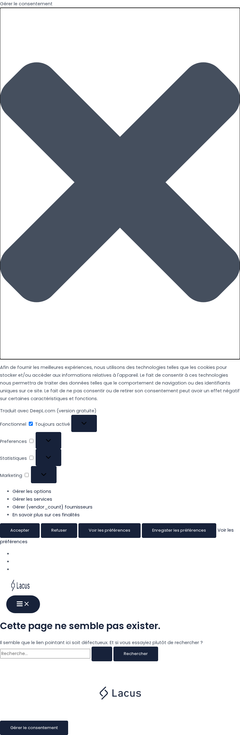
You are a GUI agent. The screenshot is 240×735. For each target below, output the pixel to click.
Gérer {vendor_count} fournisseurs (52, 507)
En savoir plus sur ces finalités (46, 515)
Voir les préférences (109, 530)
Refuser (59, 530)
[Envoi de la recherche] (102, 654)
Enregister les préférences (179, 530)
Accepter (19, 530)
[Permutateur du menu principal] (23, 604)
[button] (120, 183)
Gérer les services (32, 499)
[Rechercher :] (56, 653)
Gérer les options (31, 491)
